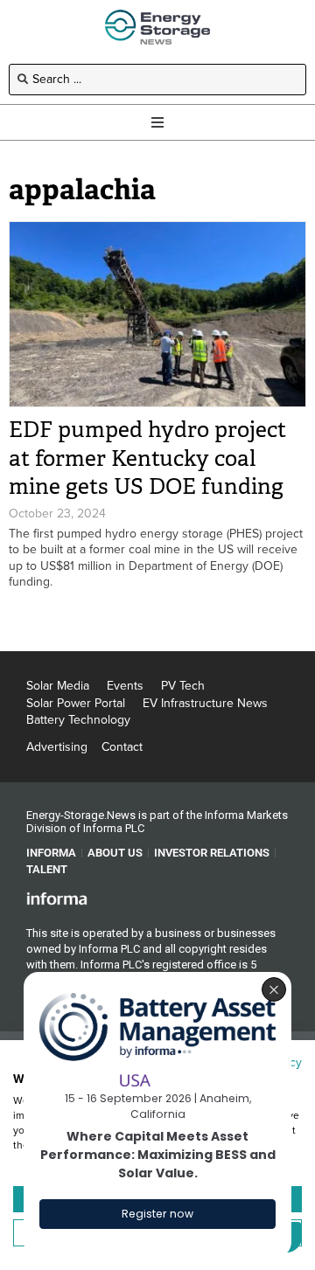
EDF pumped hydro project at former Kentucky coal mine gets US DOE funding (147, 458)
